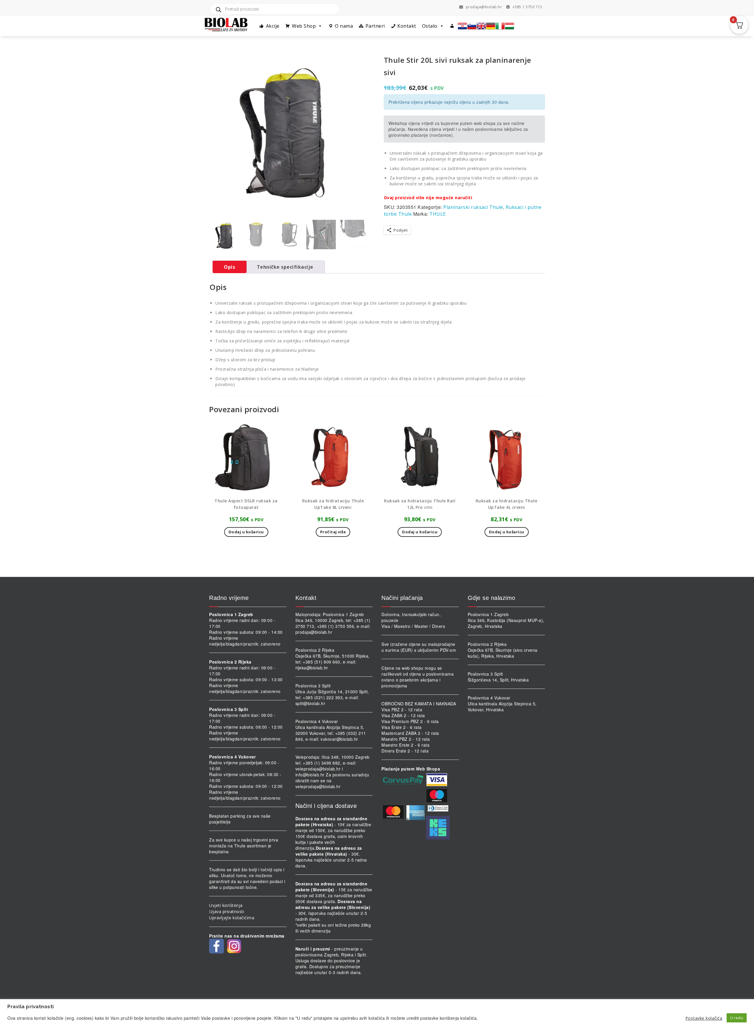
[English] (481, 26)
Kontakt (406, 26)
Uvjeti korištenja (226, 905)
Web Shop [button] (304, 26)
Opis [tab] (229, 267)
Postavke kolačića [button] (703, 1018)
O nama (344, 26)
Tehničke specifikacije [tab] (285, 267)
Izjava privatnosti (226, 911)
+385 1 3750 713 (526, 6)
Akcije (273, 26)
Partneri (375, 26)
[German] (490, 26)
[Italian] (500, 26)
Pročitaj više (333, 531)
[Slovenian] (472, 26)
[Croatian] (462, 26)
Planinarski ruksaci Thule (473, 207)
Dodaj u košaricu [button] (246, 531)
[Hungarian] (509, 26)
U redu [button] (736, 1017)
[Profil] (452, 26)
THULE (437, 214)
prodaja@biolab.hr (484, 6)
